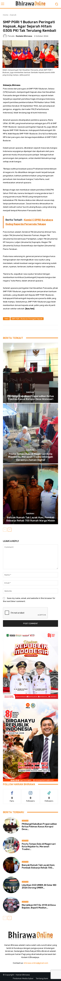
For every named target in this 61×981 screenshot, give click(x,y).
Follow (30, 791)
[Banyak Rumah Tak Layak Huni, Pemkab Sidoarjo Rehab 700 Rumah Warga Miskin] (30, 494)
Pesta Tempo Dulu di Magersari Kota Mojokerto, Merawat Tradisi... (39, 847)
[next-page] (9, 530)
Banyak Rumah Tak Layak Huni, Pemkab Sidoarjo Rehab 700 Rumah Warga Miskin (30, 519)
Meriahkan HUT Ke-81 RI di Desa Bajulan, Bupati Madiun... (39, 906)
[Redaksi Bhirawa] (5, 36)
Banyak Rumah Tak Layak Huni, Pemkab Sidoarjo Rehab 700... (38, 866)
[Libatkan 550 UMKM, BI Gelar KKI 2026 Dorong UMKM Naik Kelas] (11, 885)
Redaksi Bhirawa (24, 36)
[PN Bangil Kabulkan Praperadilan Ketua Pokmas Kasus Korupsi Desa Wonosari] (30, 373)
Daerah (13, 15)
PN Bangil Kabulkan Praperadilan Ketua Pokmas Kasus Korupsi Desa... (39, 827)
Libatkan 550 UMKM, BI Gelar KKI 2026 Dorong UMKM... (39, 886)
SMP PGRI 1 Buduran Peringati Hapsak (27, 318)
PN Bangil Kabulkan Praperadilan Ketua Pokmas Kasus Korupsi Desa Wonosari (30, 398)
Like (12, 791)
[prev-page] (5, 530)
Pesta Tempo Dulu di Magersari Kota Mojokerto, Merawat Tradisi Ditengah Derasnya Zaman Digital (30, 456)
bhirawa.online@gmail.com (36, 963)
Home (5, 15)
